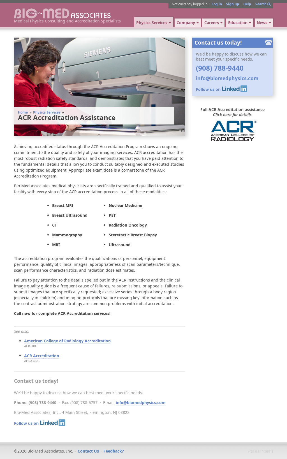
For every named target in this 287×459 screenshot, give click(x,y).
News (262, 22)
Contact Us (88, 451)
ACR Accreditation (41, 355)
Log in (217, 4)
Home (23, 112)
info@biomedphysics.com (141, 402)
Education (237, 22)
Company (186, 22)
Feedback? (113, 451)
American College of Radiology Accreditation (67, 340)
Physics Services (46, 112)
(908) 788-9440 (220, 68)
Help (247, 4)
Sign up (232, 4)
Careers (211, 22)
